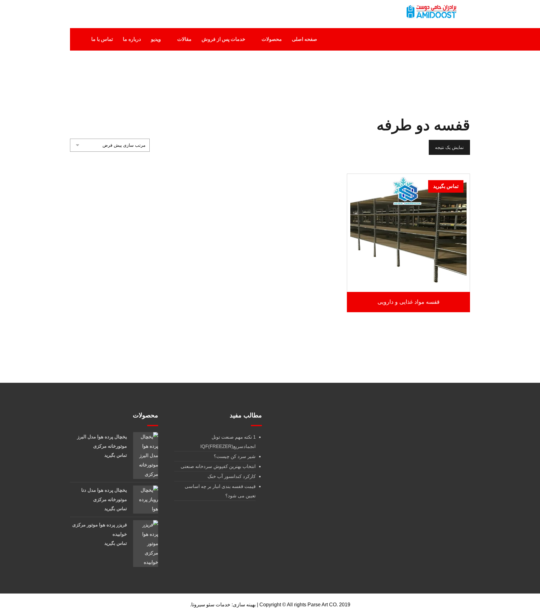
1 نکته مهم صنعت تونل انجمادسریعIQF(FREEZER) (228, 441)
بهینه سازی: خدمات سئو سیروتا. (223, 604)
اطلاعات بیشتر (405, 273)
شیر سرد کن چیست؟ (235, 456)
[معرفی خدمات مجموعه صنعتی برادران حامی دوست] (431, 11)
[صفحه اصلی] (305, 80)
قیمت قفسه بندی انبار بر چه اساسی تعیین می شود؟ (220, 491)
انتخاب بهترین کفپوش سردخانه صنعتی (218, 466)
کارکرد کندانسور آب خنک (232, 476)
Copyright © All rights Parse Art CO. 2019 (304, 604)
